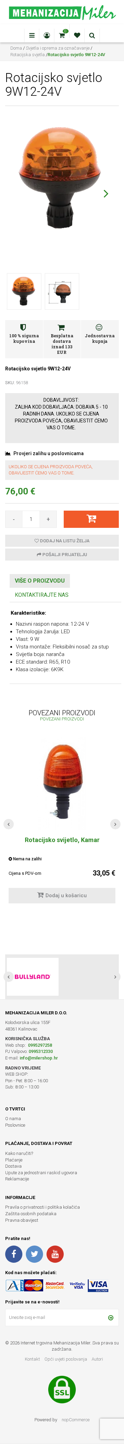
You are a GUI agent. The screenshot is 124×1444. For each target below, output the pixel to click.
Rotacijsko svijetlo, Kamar (62, 839)
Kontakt (32, 1359)
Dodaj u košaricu (66, 895)
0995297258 (39, 1045)
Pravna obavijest (21, 1220)
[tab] (40, 581)
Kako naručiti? (19, 1153)
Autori (97, 1359)
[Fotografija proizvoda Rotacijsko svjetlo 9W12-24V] (62, 178)
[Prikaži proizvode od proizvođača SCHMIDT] (33, 977)
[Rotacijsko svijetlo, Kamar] (62, 783)
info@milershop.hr (39, 1058)
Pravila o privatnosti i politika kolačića (42, 1207)
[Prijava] (110, 1317)
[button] (105, 193)
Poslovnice (15, 1125)
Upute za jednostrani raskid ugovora (41, 1172)
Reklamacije (17, 1178)
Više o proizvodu (40, 580)
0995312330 (41, 1051)
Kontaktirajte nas (42, 595)
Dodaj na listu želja (64, 540)
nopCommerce (76, 1419)
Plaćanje (13, 1160)
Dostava (13, 1166)
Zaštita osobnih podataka (30, 1213)
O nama (13, 1118)
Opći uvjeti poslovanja (66, 1359)
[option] (62, 977)
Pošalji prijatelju (64, 554)
